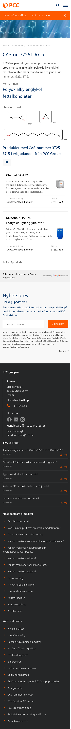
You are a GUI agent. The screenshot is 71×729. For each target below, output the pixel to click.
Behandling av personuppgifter (24, 642)
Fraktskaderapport (18, 655)
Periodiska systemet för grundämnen (27, 714)
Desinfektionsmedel (18, 521)
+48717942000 (20, 406)
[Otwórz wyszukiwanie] (57, 5)
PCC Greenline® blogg (19, 708)
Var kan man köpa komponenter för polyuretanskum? (36, 541)
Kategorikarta (15, 688)
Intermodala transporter (21, 591)
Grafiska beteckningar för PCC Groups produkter (33, 681)
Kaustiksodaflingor (17, 604)
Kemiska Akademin (18, 721)
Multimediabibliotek (18, 675)
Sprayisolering (15, 578)
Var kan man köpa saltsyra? (22, 558)
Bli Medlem (58, 324)
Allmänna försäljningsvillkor (22, 648)
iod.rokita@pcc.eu (24, 435)
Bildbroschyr (14, 661)
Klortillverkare (15, 611)
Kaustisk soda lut (16, 598)
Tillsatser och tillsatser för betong (25, 534)
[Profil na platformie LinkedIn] (16, 419)
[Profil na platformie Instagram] (22, 419)
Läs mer (62, 351)
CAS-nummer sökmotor (20, 694)
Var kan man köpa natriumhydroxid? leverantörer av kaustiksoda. (24, 549)
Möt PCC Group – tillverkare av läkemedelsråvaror (34, 528)
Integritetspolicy (16, 635)
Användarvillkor (16, 628)
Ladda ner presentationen (22, 668)
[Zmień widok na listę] (7, 162)
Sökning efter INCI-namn (21, 701)
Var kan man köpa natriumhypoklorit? (27, 565)
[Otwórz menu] (65, 5)
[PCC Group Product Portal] (11, 5)
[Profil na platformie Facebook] (9, 419)
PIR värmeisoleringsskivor (21, 584)
